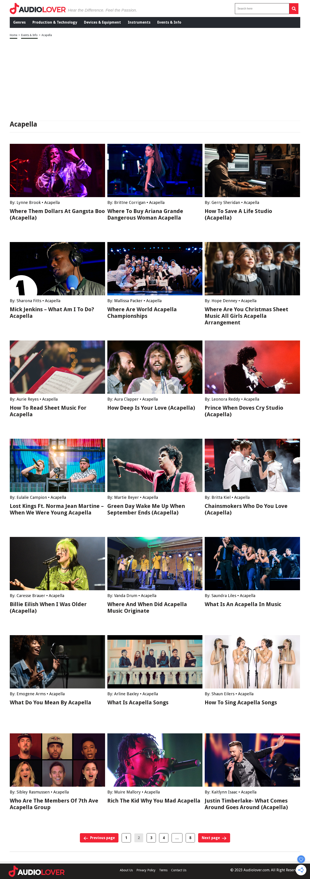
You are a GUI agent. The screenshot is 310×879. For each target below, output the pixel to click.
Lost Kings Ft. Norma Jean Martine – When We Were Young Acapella (57, 509)
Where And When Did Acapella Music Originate (147, 607)
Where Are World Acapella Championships (142, 312)
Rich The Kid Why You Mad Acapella (153, 801)
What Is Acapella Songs (137, 702)
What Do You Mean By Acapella (50, 702)
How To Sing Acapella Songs (241, 702)
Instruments (139, 22)
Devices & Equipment (102, 22)
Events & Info (169, 22)
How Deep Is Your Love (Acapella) (151, 408)
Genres (19, 22)
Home (13, 35)
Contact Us (178, 870)
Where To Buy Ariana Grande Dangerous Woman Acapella (145, 214)
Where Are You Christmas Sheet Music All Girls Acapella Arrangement (246, 316)
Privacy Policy (145, 870)
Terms (163, 870)
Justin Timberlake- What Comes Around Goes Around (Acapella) (246, 804)
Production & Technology (54, 22)
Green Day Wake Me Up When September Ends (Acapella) (146, 509)
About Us (126, 870)
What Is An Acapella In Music (243, 604)
